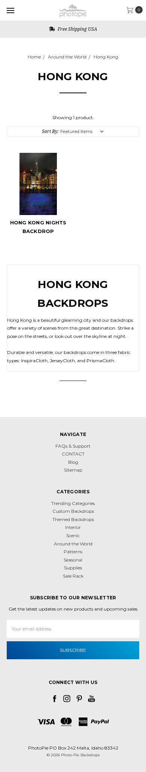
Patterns (73, 551)
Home (34, 57)
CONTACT (73, 454)
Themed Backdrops (73, 519)
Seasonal (73, 560)
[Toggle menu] (10, 10)
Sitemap (73, 470)
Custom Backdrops (73, 511)
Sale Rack (73, 576)
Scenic (73, 535)
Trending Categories (73, 503)
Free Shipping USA (77, 29)
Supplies (73, 567)
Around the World (67, 57)
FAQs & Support (73, 446)
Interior (73, 527)
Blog (73, 462)
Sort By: (50, 131)
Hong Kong (106, 57)
